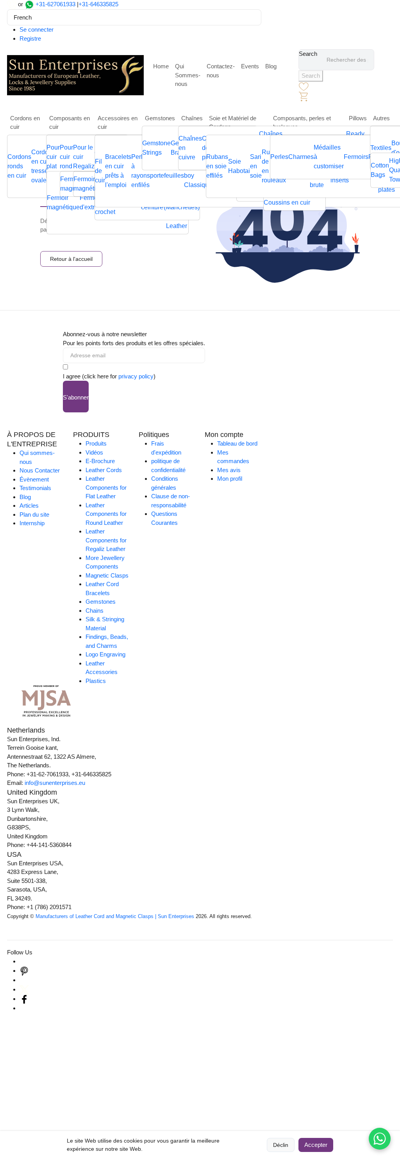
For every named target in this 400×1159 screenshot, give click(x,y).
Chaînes (192, 118)
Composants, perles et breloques (302, 122)
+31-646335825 (98, 4)
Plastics (96, 681)
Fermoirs (356, 156)
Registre (30, 38)
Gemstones (160, 118)
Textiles (380, 147)
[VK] (24, 1008)
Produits (96, 443)
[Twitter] (24, 989)
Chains (95, 610)
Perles (279, 156)
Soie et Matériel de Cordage (232, 122)
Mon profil (229, 478)
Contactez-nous (221, 70)
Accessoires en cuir (118, 122)
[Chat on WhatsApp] (380, 1139)
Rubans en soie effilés (217, 166)
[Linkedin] (24, 980)
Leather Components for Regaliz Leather (106, 540)
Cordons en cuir (25, 122)
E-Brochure (100, 461)
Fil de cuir (100, 171)
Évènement (34, 479)
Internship (32, 523)
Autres (381, 118)
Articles (29, 505)
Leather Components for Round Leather (106, 514)
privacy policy (136, 376)
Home (161, 66)
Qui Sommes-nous (187, 75)
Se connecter (37, 29)
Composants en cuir (69, 122)
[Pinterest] (24, 970)
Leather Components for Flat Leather (106, 487)
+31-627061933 (55, 4)
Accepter (315, 1144)
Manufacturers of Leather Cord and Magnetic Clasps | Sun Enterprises (115, 916)
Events (250, 66)
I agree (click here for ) (109, 376)
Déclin (280, 1145)
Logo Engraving (105, 654)
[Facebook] (24, 998)
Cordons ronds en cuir (19, 166)
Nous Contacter (40, 470)
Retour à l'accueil (71, 259)
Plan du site (34, 514)
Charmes (301, 156)
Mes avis (229, 470)
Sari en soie (256, 166)
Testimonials (35, 488)
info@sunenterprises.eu (55, 782)
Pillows (358, 118)
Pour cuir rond (66, 156)
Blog (271, 66)
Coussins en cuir (287, 202)
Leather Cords (104, 470)
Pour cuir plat (53, 156)
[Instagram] (24, 961)
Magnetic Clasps (107, 575)
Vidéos (94, 452)
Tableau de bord (237, 443)
